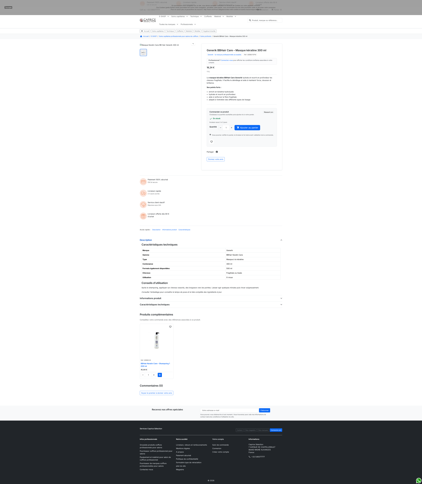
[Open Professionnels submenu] (195, 24)
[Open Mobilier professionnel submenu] (235, 16)
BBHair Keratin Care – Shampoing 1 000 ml (155, 364)
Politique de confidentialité (187, 459)
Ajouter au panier (247, 127)
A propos (180, 452)
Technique (194, 16)
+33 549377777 (258, 457)
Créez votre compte (220, 452)
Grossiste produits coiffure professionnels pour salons (151, 446)
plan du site (181, 466)
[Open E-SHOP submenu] (168, 16)
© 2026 (211, 480)
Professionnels (187, 24)
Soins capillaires (178, 16)
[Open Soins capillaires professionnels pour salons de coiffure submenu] (187, 16)
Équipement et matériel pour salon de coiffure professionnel (155, 458)
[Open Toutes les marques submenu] (177, 24)
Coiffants (208, 16)
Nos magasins (250, 430)
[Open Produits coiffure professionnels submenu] (201, 16)
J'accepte (8, 7)
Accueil (145, 31)
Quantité (213, 127)
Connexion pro (276, 430)
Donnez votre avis (215, 159)
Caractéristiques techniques (155, 304)
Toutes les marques (167, 24)
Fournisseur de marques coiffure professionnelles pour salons (153, 464)
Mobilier (229, 16)
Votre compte (218, 439)
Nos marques (263, 430)
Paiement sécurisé (183, 455)
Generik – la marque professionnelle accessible (224, 55)
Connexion (216, 448)
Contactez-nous (146, 469)
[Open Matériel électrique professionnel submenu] (223, 16)
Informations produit (169, 230)
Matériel (217, 16)
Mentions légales (183, 448)
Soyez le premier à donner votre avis (156, 393)
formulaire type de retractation (188, 462)
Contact (240, 430)
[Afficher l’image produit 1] (143, 52)
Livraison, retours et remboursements (191, 445)
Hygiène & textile (209, 31)
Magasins (180, 469)
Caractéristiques (184, 230)
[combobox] (264, 20)
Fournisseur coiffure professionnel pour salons (156, 452)
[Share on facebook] (217, 152)
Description (156, 230)
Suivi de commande (220, 445)
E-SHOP (162, 16)
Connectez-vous (227, 60)
